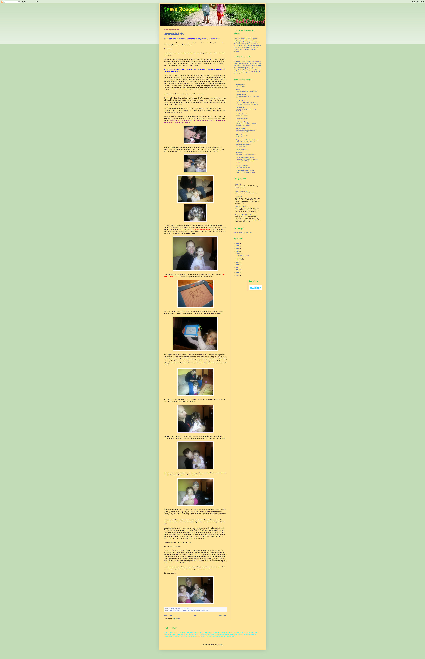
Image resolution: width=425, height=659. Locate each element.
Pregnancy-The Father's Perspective (246, 215)
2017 (237, 246)
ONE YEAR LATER (241, 86)
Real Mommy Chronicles (243, 144)
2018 (237, 243)
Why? (238, 73)
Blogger (220, 644)
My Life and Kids (241, 128)
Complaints (249, 61)
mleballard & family (242, 122)
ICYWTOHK (257, 65)
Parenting (184, 610)
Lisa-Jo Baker (240, 107)
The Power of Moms (242, 165)
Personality (190, 610)
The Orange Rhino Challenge (245, 157)
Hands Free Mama (241, 94)
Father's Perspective (247, 63)
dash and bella (240, 84)
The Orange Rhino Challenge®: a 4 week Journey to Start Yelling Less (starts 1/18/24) (247, 161)
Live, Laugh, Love (241, 114)
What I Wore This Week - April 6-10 (245, 141)
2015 (237, 251)
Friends (239, 65)
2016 (237, 248)
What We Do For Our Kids (201, 610)
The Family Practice (242, 149)
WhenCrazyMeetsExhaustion (245, 170)
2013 (237, 265)
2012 (237, 267)
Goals (243, 65)
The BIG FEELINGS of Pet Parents (245, 172)
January (239, 259)
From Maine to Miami (241, 146)
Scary (256, 68)
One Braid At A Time (174, 34)
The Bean (246, 70)
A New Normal (239, 136)
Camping (243, 61)
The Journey (242, 72)
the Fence (239, 152)
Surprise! (238, 184)
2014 (237, 262)
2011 (237, 270)
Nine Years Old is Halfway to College (245, 154)
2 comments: (186, 608)
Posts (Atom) (176, 619)
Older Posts (222, 615)
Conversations (257, 61)
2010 (237, 272)
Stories (240, 70)
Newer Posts (168, 615)
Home (196, 615)
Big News (237, 61)
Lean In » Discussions (243, 101)
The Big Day (239, 196)
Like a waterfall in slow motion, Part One (246, 91)
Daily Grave (237, 63)
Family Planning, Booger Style (243, 233)
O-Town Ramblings (242, 135)
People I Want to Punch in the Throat (247, 140)
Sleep (235, 70)
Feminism (171, 610)
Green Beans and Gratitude (243, 167)
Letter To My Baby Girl (241, 206)
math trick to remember (242, 115)
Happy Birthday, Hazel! (242, 191)
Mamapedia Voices (242, 119)
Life (235, 68)
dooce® (238, 89)
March (239, 253)
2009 (237, 275)
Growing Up (178, 610)
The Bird (255, 70)
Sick (260, 68)
